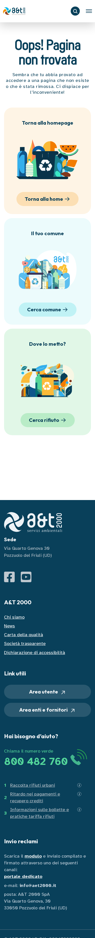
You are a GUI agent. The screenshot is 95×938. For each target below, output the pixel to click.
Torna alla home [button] (44, 199)
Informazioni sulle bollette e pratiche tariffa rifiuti (39, 813)
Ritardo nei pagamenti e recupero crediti (35, 797)
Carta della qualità (23, 634)
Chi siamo (14, 617)
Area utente (44, 691)
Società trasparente (25, 643)
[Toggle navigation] (89, 11)
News (9, 626)
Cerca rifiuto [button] (44, 420)
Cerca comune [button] (44, 309)
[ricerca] (75, 11)
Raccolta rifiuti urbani (32, 785)
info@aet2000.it (38, 885)
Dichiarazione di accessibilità (34, 652)
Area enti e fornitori (44, 710)
